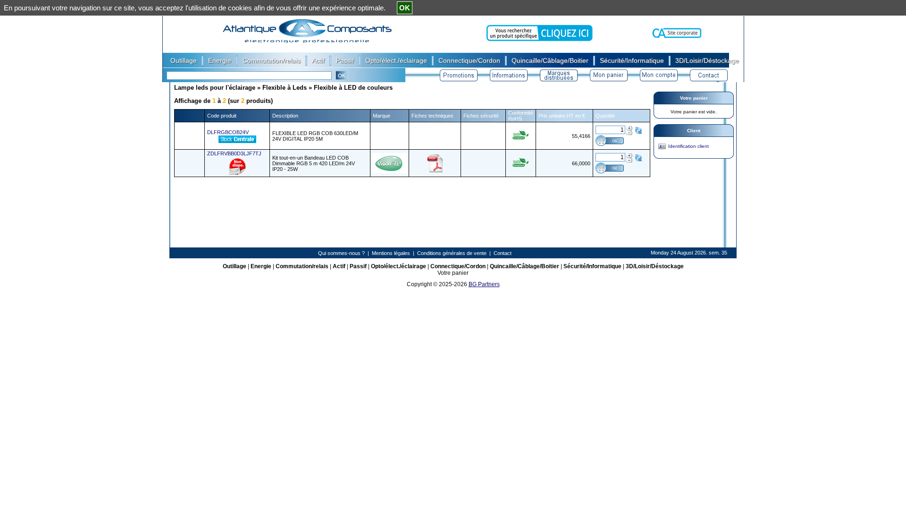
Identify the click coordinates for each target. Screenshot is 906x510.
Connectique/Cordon (458, 266)
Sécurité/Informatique (592, 266)
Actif (339, 266)
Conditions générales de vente (452, 253)
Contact (503, 253)
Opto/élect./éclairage (398, 266)
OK (404, 8)
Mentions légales (391, 253)
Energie (261, 266)
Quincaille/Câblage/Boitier (524, 266)
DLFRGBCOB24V (228, 132)
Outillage (234, 266)
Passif (358, 266)
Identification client (688, 146)
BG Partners (484, 284)
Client (693, 130)
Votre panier (694, 98)
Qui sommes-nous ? (341, 253)
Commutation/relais (302, 266)
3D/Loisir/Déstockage (655, 266)
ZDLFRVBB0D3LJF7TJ (234, 153)
